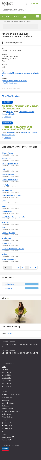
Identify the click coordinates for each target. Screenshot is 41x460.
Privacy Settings (7, 417)
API (3, 431)
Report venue (16, 88)
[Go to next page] (35, 268)
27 (31, 268)
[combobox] (20, 9)
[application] (20, 311)
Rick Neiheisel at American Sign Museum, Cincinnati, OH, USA (17, 128)
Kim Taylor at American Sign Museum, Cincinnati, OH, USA (20, 107)
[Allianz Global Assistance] (5, 449)
